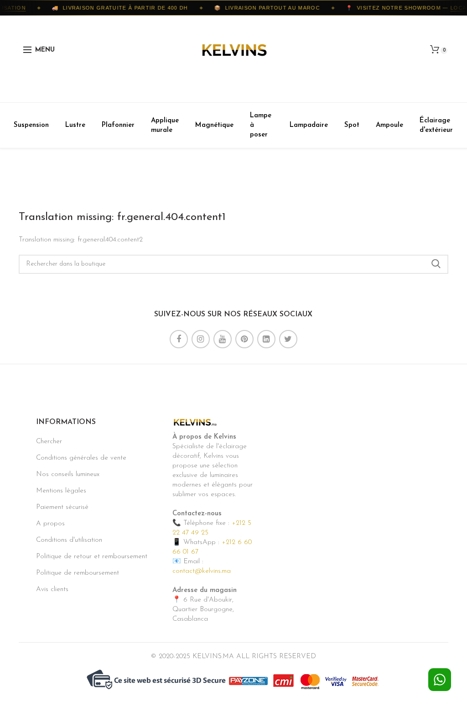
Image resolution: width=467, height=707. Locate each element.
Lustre (75, 125)
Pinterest (244, 339)
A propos (50, 523)
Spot (351, 125)
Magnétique (214, 125)
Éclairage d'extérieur (436, 125)
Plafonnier (118, 125)
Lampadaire (309, 125)
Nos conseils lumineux (67, 474)
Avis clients (52, 589)
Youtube (222, 339)
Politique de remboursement (77, 573)
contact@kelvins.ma (201, 571)
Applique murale (165, 125)
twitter (288, 339)
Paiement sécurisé (62, 507)
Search (436, 264)
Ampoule (389, 125)
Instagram (201, 339)
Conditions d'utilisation (69, 540)
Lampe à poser (260, 125)
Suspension (31, 125)
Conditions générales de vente (81, 458)
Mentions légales (61, 490)
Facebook (179, 339)
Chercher (49, 441)
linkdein (266, 339)
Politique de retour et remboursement (91, 556)
